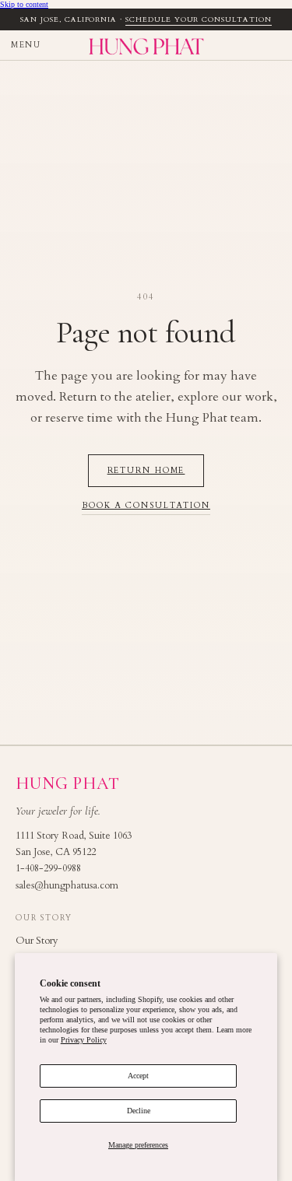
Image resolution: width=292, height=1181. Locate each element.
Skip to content (24, 4)
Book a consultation (146, 506)
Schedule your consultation (198, 19)
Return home (146, 470)
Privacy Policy (84, 1040)
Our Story (37, 941)
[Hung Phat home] (146, 44)
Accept (138, 1075)
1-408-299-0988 (48, 868)
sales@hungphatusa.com (67, 885)
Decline (138, 1110)
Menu (25, 45)
